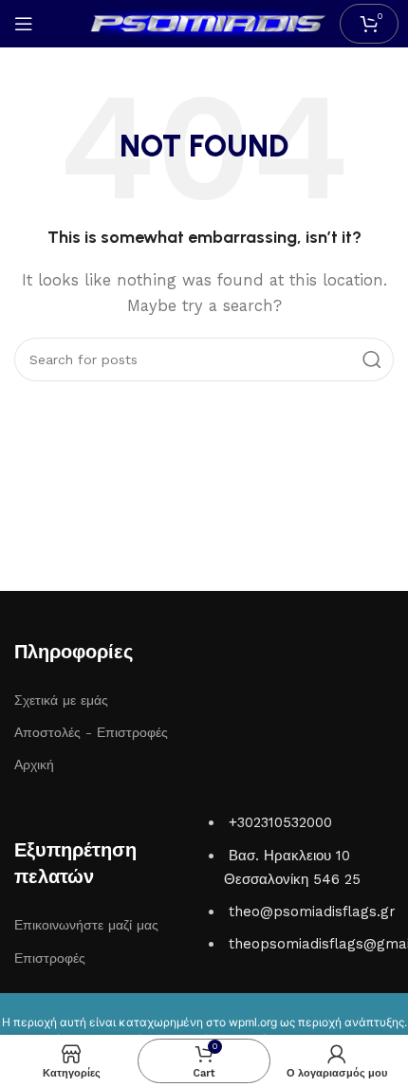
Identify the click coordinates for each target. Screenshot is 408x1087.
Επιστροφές (49, 958)
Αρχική (34, 764)
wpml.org (253, 1022)
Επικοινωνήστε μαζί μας (86, 924)
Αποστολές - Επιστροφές (91, 732)
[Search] (372, 359)
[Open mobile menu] (24, 24)
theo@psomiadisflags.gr (312, 911)
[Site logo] (204, 22)
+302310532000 (280, 822)
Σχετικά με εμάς (61, 700)
